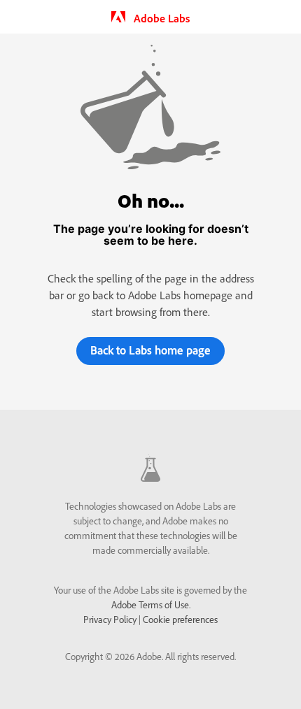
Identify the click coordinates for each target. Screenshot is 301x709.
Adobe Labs (160, 18)
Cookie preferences (180, 619)
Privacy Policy (109, 619)
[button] (150, 351)
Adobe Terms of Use (150, 605)
